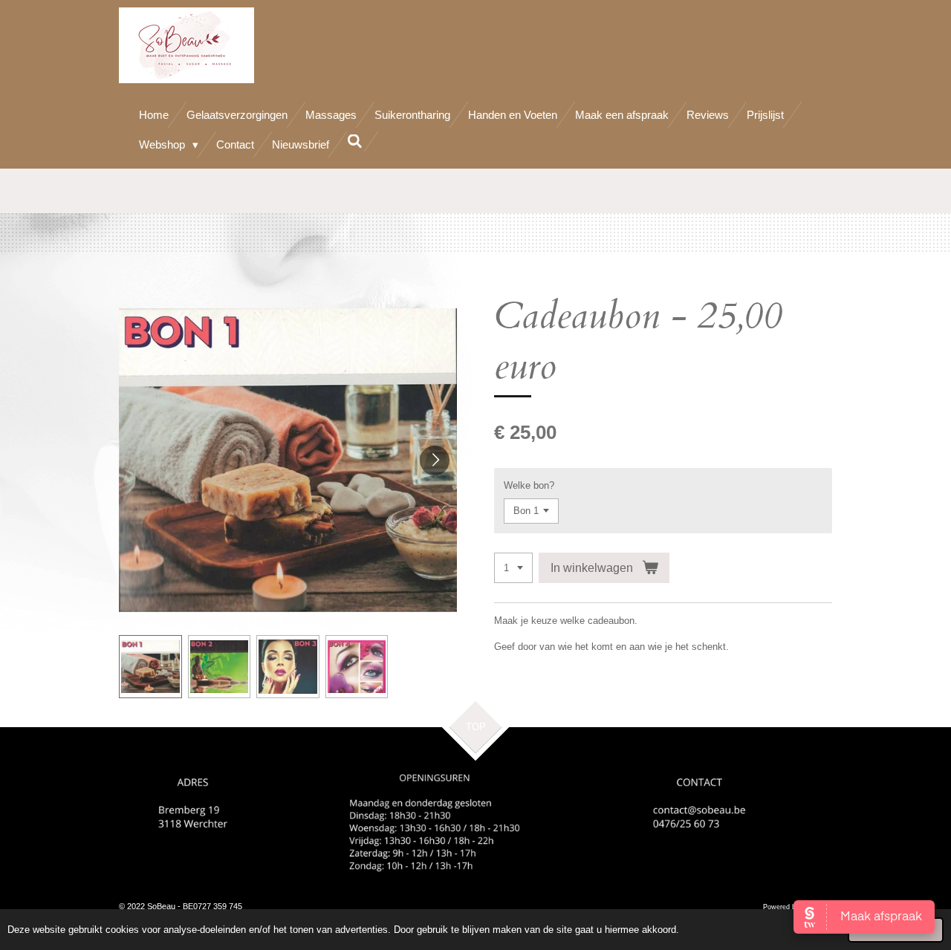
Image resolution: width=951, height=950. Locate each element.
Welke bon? (529, 485)
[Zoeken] (354, 141)
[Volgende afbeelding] (434, 460)
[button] (150, 666)
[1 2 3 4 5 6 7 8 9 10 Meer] (513, 568)
